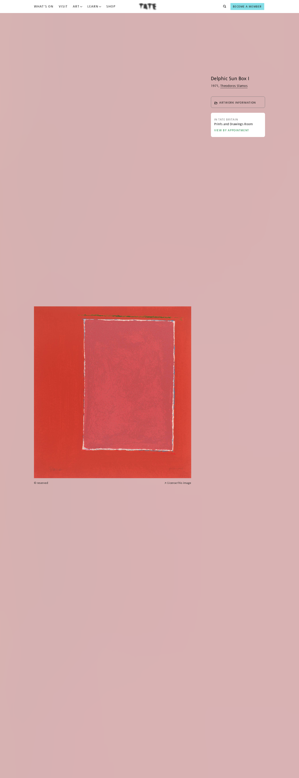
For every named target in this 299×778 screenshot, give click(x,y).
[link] (97, 483)
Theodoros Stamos (234, 86)
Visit (63, 6)
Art (76, 6)
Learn (92, 6)
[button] (223, 6)
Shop (111, 6)
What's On (43, 6)
